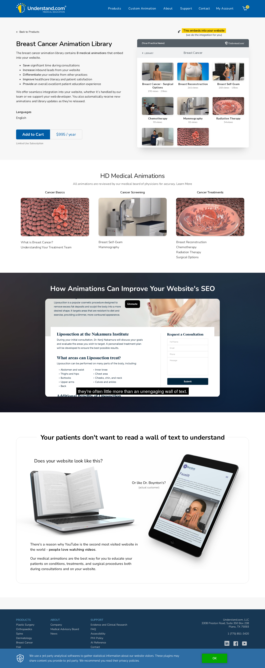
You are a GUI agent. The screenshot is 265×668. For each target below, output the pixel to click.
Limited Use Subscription (29, 143)
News (53, 633)
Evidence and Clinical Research (109, 625)
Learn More (184, 184)
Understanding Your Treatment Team (46, 247)
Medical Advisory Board (64, 629)
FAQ (93, 629)
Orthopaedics (24, 629)
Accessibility (98, 633)
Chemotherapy (186, 247)
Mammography (109, 247)
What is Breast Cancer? (37, 242)
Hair (18, 647)
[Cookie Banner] (132, 658)
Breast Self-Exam (111, 242)
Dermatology (24, 638)
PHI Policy (97, 638)
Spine (19, 633)
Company (56, 625)
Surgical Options (187, 257)
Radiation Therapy (188, 252)
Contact (95, 647)
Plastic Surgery (25, 625)
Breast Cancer (24, 642)
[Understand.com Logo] (41, 7)
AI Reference (98, 642)
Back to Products (29, 32)
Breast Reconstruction (191, 242)
